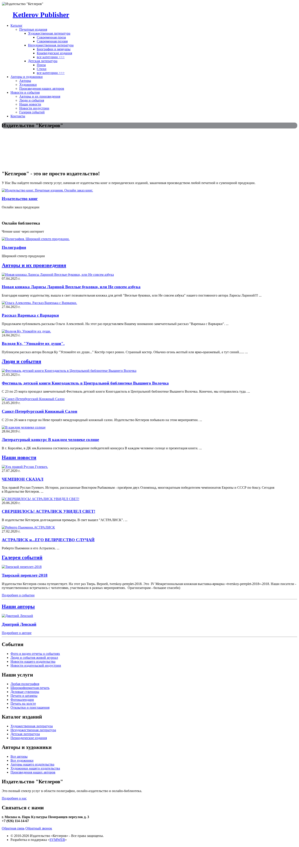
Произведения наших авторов (41, 88)
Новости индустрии (34, 108)
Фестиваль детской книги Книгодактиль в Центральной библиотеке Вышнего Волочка (85, 383)
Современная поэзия (52, 41)
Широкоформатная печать (30, 688)
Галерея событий (32, 112)
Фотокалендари (22, 699)
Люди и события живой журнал (34, 657)
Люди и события (31, 100)
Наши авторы (18, 606)
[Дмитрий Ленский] (17, 616)
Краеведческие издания (54, 53)
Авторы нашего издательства (32, 764)
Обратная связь (13, 828)
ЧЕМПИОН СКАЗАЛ (22, 479)
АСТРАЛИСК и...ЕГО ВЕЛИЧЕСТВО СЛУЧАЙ (48, 540)
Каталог (17, 25)
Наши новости (30, 104)
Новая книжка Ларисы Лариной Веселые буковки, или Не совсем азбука (71, 287)
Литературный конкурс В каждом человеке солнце (50, 439)
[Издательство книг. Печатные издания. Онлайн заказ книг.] (47, 190)
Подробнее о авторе (17, 633)
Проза (41, 65)
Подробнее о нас (14, 798)
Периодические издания (29, 738)
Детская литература (42, 61)
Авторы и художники (27, 77)
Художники (28, 84)
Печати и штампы (24, 696)
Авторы (25, 81)
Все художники (22, 760)
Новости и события (25, 92)
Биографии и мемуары (53, 49)
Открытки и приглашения (30, 707)
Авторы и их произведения (39, 96)
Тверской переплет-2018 (24, 575)
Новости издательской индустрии (36, 665)
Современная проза (51, 37)
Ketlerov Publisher (41, 15)
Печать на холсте (23, 703)
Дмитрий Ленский (19, 624)
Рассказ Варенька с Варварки (30, 315)
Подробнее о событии (18, 595)
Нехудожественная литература (51, 45)
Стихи (41, 69)
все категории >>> (51, 57)
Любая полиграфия (25, 684)
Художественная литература (49, 33)
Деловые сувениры (25, 692)
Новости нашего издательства (33, 661)
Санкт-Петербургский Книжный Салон (39, 411)
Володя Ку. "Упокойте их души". (33, 343)
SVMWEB (57, 840)
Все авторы (19, 756)
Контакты (18, 116)
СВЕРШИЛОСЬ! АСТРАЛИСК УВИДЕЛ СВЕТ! (48, 511)
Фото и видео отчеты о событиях (35, 653)
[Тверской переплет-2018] (22, 567)
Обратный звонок (38, 828)
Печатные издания (33, 29)
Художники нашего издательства (35, 768)
